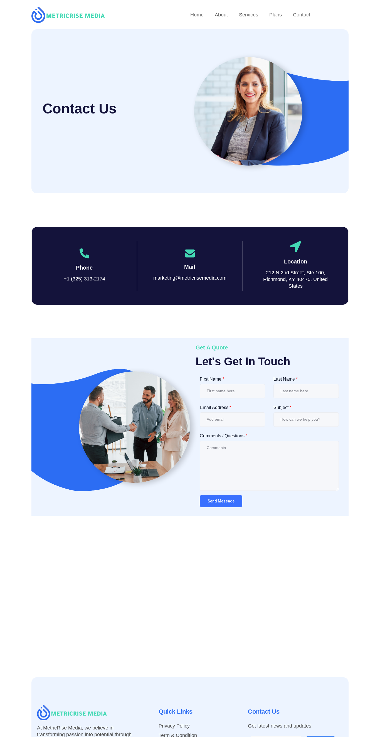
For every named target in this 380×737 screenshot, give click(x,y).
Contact (301, 15)
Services (248, 15)
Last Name (285, 379)
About (221, 15)
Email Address (215, 407)
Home (197, 15)
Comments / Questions (223, 435)
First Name (212, 379)
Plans (275, 15)
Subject (282, 407)
